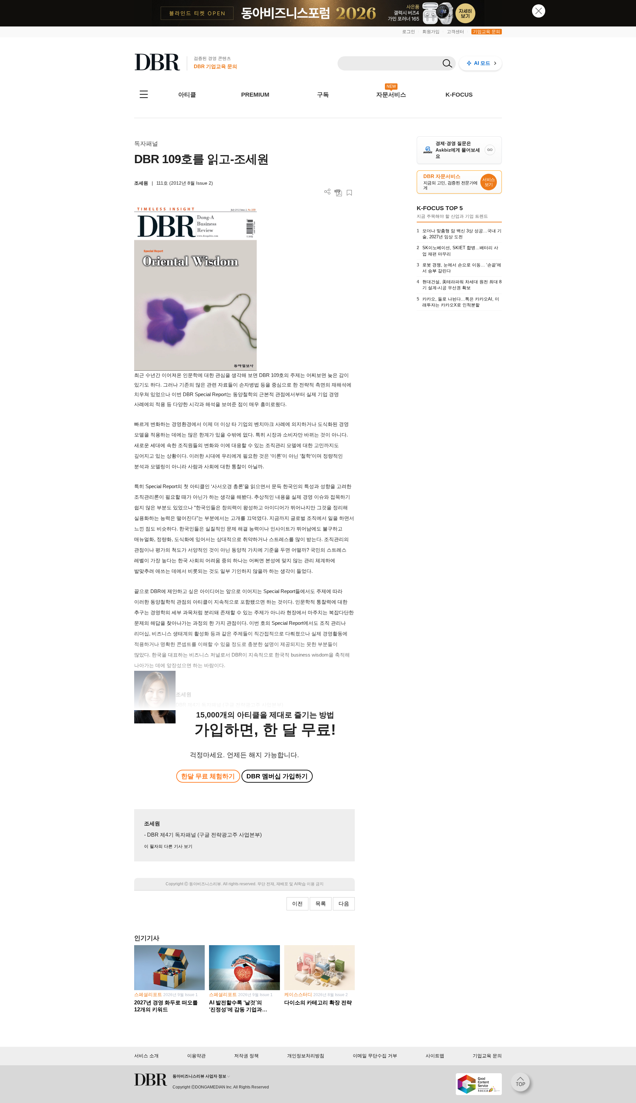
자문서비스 (391, 94)
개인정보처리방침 (305, 1055)
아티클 (187, 94)
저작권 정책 (246, 1055)
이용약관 (196, 1055)
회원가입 (431, 31)
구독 (323, 94)
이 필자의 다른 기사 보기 (168, 846)
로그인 (408, 31)
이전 (297, 903)
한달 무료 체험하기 (208, 776)
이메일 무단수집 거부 (375, 1055)
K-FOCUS (459, 94)
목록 (320, 903)
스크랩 (349, 192)
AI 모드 (482, 63)
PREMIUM (255, 94)
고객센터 (455, 31)
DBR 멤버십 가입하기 (277, 776)
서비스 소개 (146, 1055)
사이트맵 (435, 1055)
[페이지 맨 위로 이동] (522, 1084)
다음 (344, 903)
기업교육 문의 (486, 31)
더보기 (327, 191)
